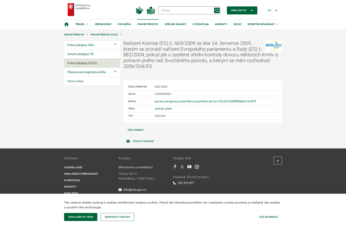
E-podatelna (201, 24)
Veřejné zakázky (175, 24)
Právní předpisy (147, 24)
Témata (79, 24)
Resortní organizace (261, 24)
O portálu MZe (73, 167)
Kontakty (221, 24)
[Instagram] (197, 167)
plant (168, 108)
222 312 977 (186, 183)
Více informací (268, 217)
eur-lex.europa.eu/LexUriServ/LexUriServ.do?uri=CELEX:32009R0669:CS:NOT (205, 101)
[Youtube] (189, 167)
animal (159, 108)
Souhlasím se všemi (80, 217)
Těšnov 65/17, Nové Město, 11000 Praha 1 (137, 176)
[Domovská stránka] (66, 24)
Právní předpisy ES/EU (104, 34)
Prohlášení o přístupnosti (81, 174)
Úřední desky (103, 24)
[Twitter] (182, 167)
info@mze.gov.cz (134, 190)
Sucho (237, 24)
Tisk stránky (136, 130)
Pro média (124, 24)
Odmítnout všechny (117, 217)
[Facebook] (175, 167)
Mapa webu (71, 193)
